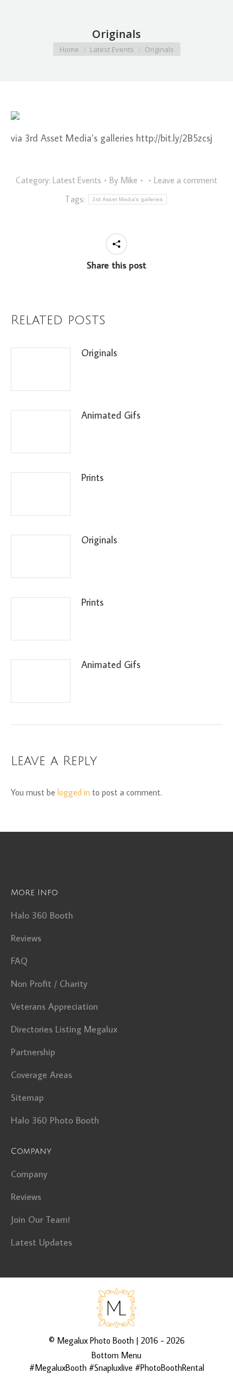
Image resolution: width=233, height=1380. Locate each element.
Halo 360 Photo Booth (55, 1120)
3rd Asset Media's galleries (127, 199)
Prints (92, 477)
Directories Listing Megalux (64, 1029)
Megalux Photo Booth (95, 1340)
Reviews (26, 938)
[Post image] (40, 369)
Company (29, 1174)
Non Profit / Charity (49, 984)
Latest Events (77, 180)
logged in (73, 792)
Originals (99, 352)
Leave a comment (185, 180)
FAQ (19, 961)
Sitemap (27, 1097)
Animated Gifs (110, 415)
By (123, 180)
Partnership (33, 1052)
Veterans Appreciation (54, 1006)
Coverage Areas (41, 1075)
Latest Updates (41, 1242)
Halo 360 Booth (42, 915)
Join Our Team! (40, 1219)
